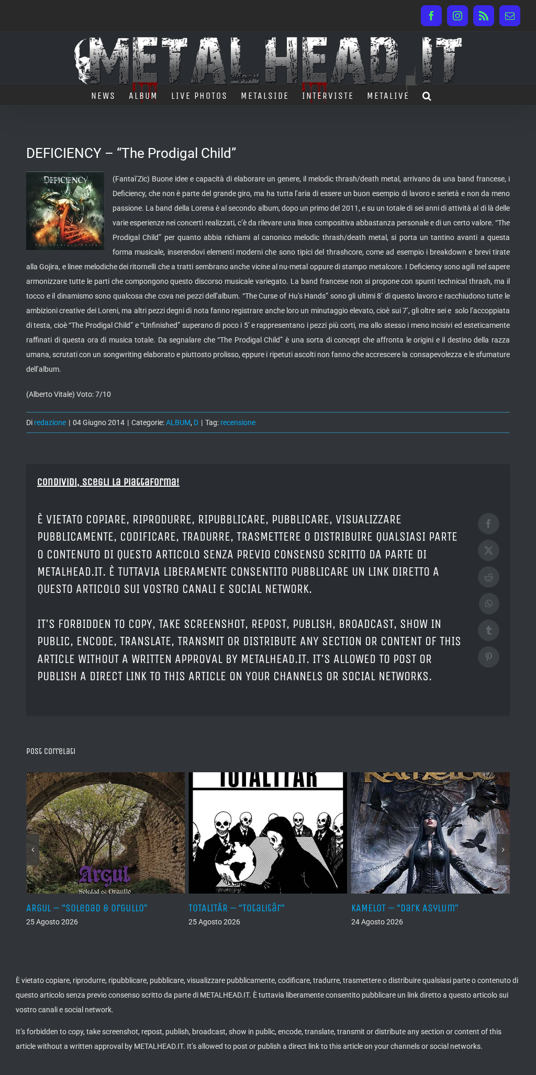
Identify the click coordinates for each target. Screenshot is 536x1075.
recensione (237, 422)
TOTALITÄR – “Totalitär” (236, 908)
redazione (50, 422)
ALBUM (178, 422)
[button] (427, 94)
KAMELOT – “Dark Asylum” (405, 908)
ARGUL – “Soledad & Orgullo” (87, 908)
